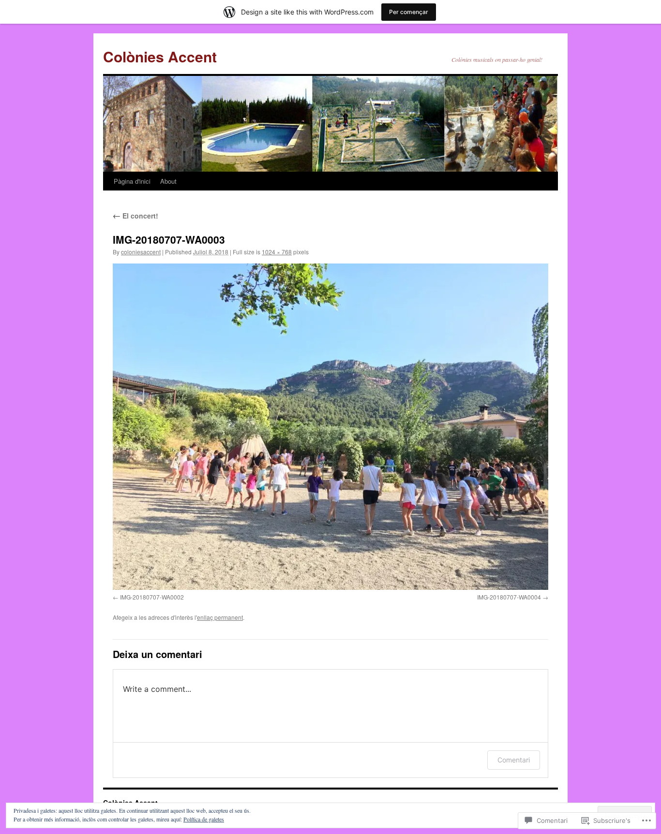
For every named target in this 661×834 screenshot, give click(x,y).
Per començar (408, 11)
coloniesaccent (141, 252)
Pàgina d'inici (132, 181)
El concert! (135, 215)
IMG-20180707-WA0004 (509, 597)
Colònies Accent (160, 56)
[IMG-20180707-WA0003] (330, 426)
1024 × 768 (277, 252)
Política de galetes (203, 819)
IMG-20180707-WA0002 (152, 597)
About (168, 181)
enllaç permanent (220, 617)
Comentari (513, 760)
